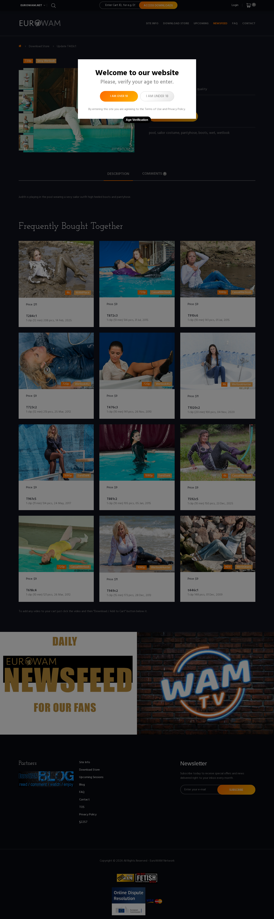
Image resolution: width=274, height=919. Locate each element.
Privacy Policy (176, 109)
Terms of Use (153, 109)
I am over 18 (119, 96)
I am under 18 (157, 96)
